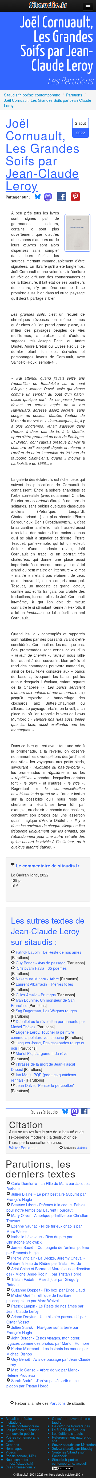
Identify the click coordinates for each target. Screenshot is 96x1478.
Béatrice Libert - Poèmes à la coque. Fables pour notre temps (45, 1207)
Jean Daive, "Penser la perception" (45, 1085)
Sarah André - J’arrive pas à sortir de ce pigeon (42, 1383)
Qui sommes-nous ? (20, 1467)
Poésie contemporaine (22, 1426)
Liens (10, 1441)
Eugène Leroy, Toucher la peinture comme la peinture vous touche (42, 1034)
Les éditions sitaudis (67, 1433)
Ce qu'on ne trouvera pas (71, 1426)
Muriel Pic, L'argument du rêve (41, 1053)
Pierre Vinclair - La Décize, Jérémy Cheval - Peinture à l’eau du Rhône (45, 1260)
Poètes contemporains (22, 1437)
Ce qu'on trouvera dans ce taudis (71, 1420)
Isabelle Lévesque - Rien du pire (39, 1239)
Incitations (13, 1422)
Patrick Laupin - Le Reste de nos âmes (48, 952)
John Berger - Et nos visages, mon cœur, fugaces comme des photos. (47, 1340)
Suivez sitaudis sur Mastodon (74, 1444)
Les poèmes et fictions (22, 1429)
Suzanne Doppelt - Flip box (48, 1290)
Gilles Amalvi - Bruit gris (36, 994)
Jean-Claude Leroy (42, 179)
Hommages (14, 1448)
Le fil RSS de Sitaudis (68, 1429)
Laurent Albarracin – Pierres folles (44, 984)
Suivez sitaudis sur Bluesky (72, 1448)
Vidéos (11, 1452)
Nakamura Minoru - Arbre (37, 978)
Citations (12, 1444)
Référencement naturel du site (71, 1439)
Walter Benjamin (23, 1147)
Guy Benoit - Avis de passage (41, 962)
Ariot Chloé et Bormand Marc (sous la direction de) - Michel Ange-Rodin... (48, 1271)
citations (82, 1148)
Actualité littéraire (19, 1418)
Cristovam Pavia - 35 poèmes (41, 968)
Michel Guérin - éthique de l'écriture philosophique (38, 1298)
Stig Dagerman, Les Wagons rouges (46, 1010)
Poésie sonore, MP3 (21, 1455)
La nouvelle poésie (20, 1433)
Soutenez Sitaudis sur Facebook (68, 1454)
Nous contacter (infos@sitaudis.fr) (19, 1461)
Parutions (58, 1403)
